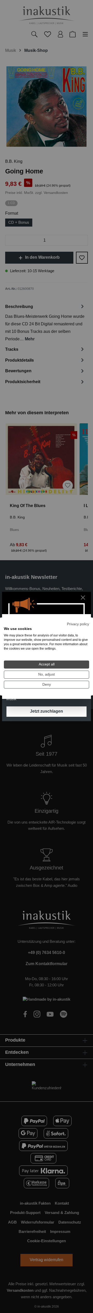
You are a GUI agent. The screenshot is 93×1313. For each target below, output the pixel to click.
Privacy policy (78, 624)
